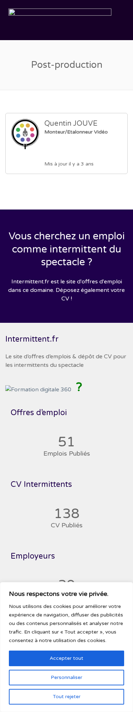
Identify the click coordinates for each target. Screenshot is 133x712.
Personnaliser (66, 677)
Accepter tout (66, 658)
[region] (66, 647)
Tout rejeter (67, 697)
